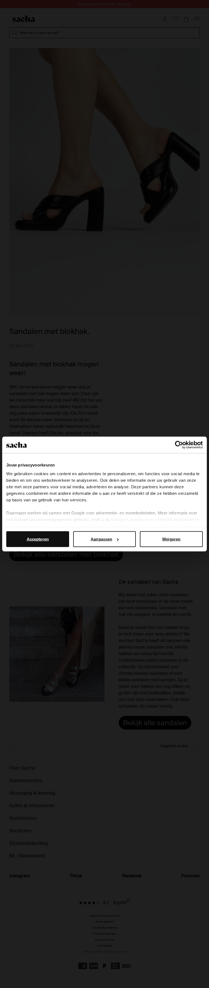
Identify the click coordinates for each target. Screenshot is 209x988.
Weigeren (171, 539)
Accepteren (38, 539)
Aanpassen (101, 539)
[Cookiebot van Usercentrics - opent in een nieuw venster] (179, 445)
